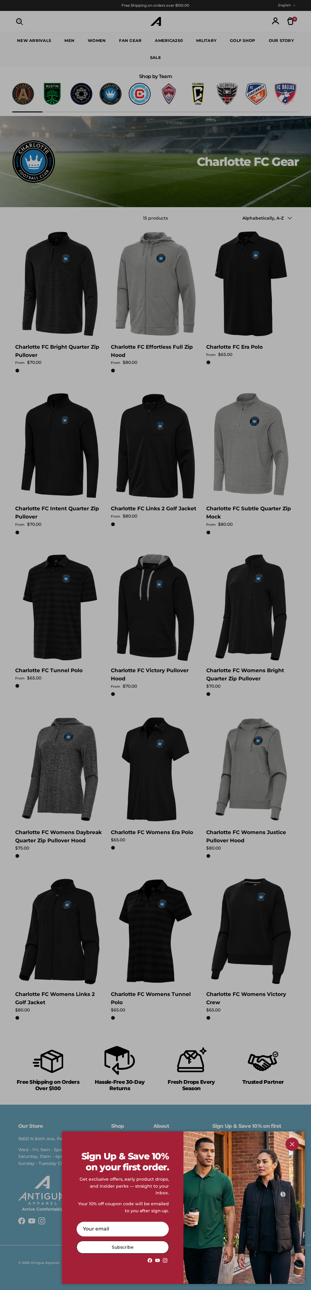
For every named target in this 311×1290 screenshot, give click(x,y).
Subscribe (123, 1247)
